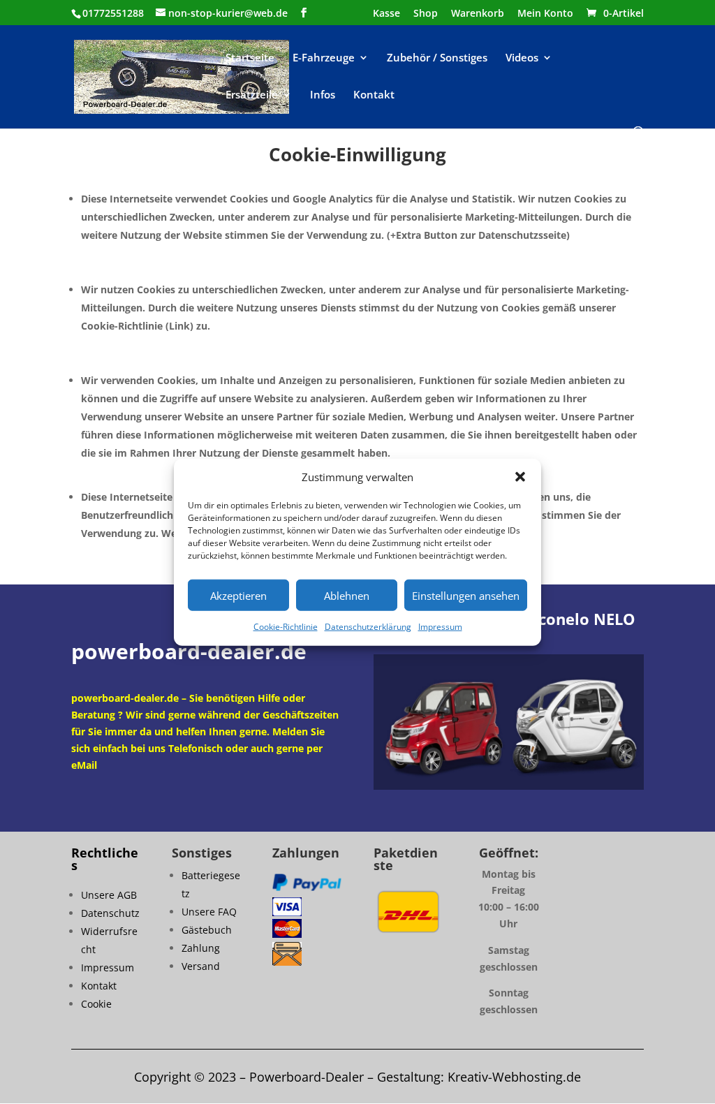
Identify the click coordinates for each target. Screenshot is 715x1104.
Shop (425, 14)
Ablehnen (346, 596)
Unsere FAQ (209, 911)
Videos (522, 58)
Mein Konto (545, 14)
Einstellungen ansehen (465, 596)
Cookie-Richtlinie (285, 627)
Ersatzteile (252, 95)
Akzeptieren (238, 596)
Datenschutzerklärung (368, 627)
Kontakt (374, 95)
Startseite (250, 58)
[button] (520, 477)
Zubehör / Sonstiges (437, 58)
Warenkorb (477, 14)
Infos (322, 95)
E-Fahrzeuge (324, 58)
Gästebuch (207, 929)
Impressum (440, 627)
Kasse (386, 14)
